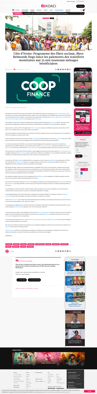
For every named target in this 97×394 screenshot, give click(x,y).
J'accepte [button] (89, 391)
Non (77, 150)
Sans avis (78, 152)
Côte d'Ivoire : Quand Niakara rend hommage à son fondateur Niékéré (42, 13)
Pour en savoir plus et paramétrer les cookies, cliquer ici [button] (57, 392)
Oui (77, 149)
